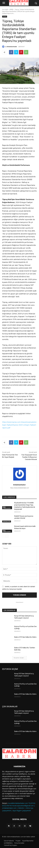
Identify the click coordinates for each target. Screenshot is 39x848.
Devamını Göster (19, 658)
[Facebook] (11, 52)
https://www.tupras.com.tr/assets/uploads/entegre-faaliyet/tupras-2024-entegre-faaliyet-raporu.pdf (19, 425)
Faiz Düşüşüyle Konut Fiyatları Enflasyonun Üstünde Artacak (29, 457)
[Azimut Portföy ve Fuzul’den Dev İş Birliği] (7, 629)
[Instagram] (25, 826)
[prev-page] (3, 536)
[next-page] (7, 536)
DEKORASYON (6, 521)
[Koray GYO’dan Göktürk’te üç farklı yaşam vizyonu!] (7, 618)
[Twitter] (16, 52)
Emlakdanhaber (12, 46)
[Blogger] (9, 826)
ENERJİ (11, 9)
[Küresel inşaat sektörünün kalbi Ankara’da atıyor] (7, 529)
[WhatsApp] (26, 52)
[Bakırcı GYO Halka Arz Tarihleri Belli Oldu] (7, 650)
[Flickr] (19, 826)
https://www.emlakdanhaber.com (19, 488)
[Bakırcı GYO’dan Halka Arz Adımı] (7, 639)
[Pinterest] (21, 52)
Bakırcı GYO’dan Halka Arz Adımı (25, 637)
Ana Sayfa (5, 9)
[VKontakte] (30, 826)
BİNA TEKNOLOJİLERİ (7, 507)
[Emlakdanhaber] (3, 47)
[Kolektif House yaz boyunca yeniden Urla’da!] (7, 518)
